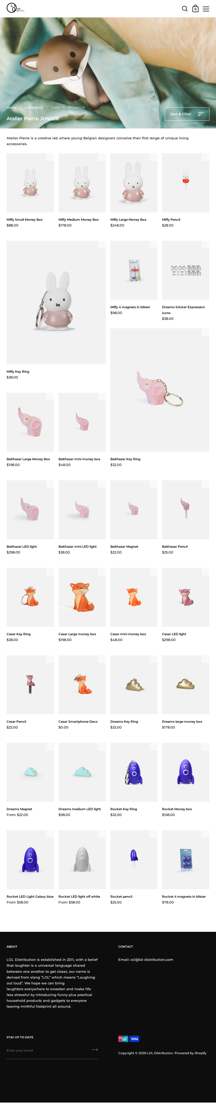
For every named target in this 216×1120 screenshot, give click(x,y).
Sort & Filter (181, 114)
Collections (34, 107)
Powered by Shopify (191, 1053)
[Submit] (95, 1051)
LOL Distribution (160, 1053)
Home (12, 107)
